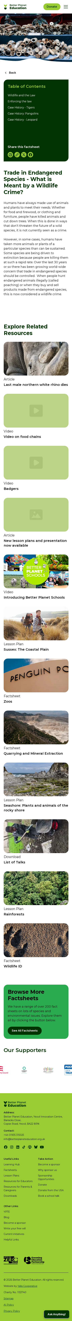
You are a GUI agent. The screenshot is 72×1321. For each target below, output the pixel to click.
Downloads (10, 1195)
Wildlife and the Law (21, 95)
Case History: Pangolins (23, 113)
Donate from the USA (51, 1190)
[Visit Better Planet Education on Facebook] (6, 1147)
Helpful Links (11, 1239)
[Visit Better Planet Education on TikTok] (24, 1147)
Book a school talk (48, 1195)
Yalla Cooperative (27, 1286)
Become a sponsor (49, 1164)
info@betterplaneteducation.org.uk (24, 1139)
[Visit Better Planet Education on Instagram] (12, 1147)
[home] (16, 6)
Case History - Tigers (21, 107)
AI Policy (9, 1304)
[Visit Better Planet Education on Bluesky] (36, 1147)
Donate (52, 6)
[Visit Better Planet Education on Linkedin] (18, 1147)
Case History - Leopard (23, 119)
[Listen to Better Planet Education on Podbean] (30, 1147)
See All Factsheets (25, 1030)
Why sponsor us (47, 1170)
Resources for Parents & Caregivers (18, 1188)
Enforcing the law (20, 101)
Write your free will (15, 1228)
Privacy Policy (12, 1311)
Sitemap (9, 1298)
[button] (65, 7)
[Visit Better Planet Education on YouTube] (42, 1147)
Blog (6, 1217)
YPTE (7, 1211)
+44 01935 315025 (14, 1134)
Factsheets (10, 1170)
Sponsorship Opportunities (46, 1177)
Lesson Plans (11, 1175)
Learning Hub (12, 1164)
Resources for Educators (18, 1181)
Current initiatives (14, 1234)
